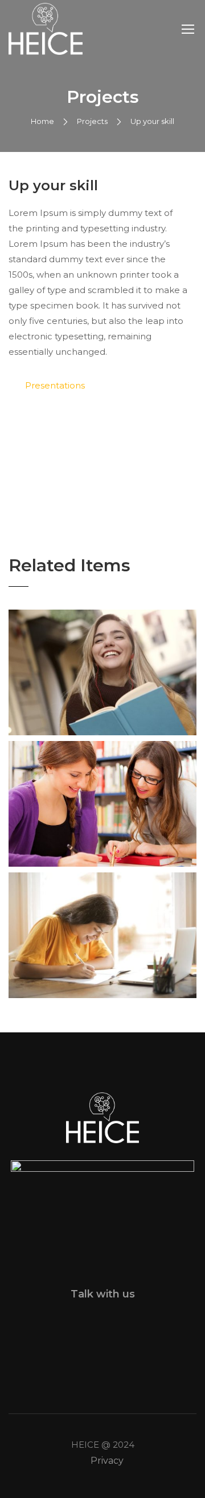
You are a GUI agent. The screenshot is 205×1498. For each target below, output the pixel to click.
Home (42, 121)
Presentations (55, 385)
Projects (92, 121)
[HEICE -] (46, 29)
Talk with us (103, 1294)
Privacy (107, 1460)
